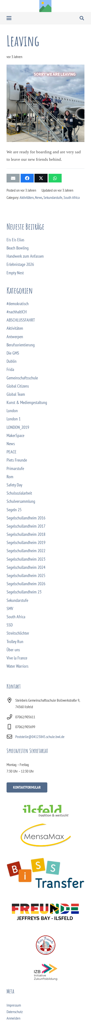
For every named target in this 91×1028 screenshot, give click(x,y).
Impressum (14, 1005)
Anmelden (13, 1018)
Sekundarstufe (52, 197)
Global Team (16, 394)
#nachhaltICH (17, 312)
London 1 (14, 419)
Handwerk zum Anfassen (25, 256)
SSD (10, 625)
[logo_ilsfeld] (45, 811)
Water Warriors (17, 666)
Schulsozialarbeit (19, 493)
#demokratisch (18, 303)
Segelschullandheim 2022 (26, 550)
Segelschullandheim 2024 (26, 567)
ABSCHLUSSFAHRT (21, 320)
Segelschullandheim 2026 (26, 583)
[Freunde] (45, 911)
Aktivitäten (27, 197)
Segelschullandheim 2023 (26, 559)
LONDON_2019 (18, 427)
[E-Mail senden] (13, 178)
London (12, 410)
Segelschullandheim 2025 (26, 575)
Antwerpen (15, 336)
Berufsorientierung (21, 345)
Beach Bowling (18, 248)
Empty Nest (15, 272)
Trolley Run (15, 641)
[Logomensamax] (45, 835)
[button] (9, 18)
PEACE (12, 452)
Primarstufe (15, 468)
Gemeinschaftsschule (22, 378)
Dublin (12, 361)
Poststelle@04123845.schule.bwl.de (40, 736)
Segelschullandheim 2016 (26, 518)
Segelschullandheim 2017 (26, 526)
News (38, 197)
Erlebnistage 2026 (20, 264)
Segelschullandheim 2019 (26, 542)
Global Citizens (18, 386)
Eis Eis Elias (15, 239)
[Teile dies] (27, 178)
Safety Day (14, 485)
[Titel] (45, 6)
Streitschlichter (18, 633)
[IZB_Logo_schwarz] (45, 972)
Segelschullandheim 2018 (26, 534)
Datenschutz (15, 1011)
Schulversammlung (21, 501)
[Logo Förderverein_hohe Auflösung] (45, 945)
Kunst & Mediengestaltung (27, 402)
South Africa (72, 197)
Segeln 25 (14, 509)
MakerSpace (15, 435)
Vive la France (17, 658)
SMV (10, 608)
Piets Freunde (17, 460)
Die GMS (13, 353)
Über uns (13, 649)
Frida (10, 369)
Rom (10, 476)
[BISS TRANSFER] (45, 873)
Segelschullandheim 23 (24, 592)
